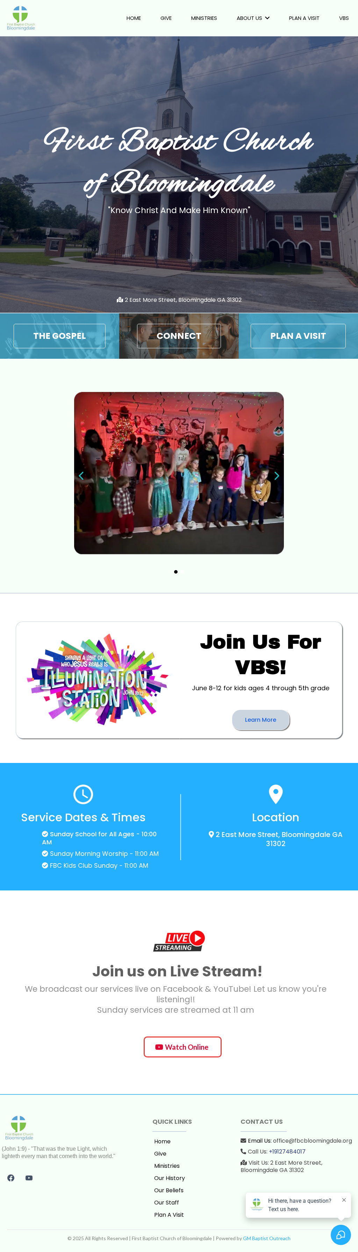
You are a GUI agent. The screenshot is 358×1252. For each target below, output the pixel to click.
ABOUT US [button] (250, 18)
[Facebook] (11, 1178)
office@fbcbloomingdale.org (312, 1141)
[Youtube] (29, 1178)
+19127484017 (287, 1152)
